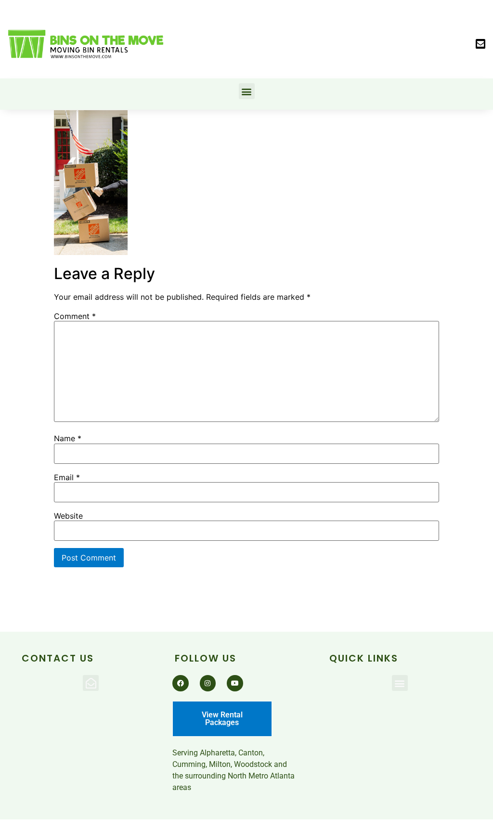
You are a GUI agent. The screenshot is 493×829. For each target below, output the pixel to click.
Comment (75, 316)
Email (67, 477)
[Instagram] (208, 683)
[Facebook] (180, 683)
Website (68, 516)
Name (67, 438)
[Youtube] (235, 683)
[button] (480, 44)
